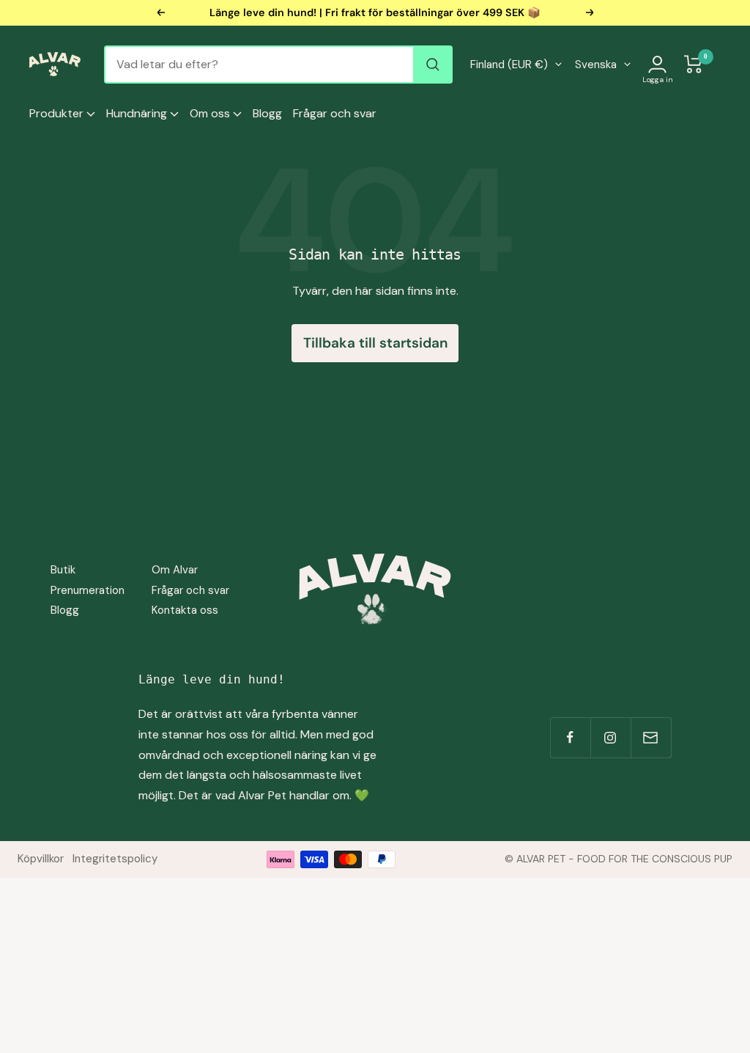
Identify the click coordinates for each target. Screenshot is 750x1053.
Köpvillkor (41, 858)
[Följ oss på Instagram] (610, 737)
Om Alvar (175, 569)
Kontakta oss (185, 610)
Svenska (596, 64)
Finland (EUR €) (509, 64)
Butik (63, 569)
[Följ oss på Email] (651, 737)
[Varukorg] (693, 64)
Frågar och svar (334, 113)
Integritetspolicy (115, 858)
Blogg (267, 113)
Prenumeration (88, 590)
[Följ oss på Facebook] (570, 737)
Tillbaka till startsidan (375, 343)
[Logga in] (657, 64)
